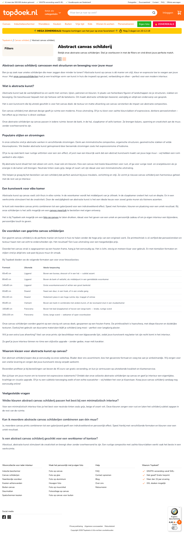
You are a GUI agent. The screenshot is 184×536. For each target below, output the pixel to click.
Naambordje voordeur (12, 479)
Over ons (99, 483)
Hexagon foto (55, 483)
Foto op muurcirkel (57, 487)
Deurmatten (7, 491)
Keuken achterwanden (12, 483)
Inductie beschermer (11, 471)
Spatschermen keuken (12, 495)
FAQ (97, 471)
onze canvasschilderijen (26, 76)
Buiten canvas (8, 487)
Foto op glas (54, 475)
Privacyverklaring (76, 526)
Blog (97, 479)
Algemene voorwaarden (94, 526)
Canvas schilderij (22, 40)
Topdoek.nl (7, 40)
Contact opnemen (103, 475)
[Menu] (179, 508)
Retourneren (101, 487)
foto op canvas (51, 217)
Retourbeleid (110, 526)
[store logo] (20, 12)
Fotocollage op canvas (59, 491)
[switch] (174, 528)
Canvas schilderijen (10, 475)
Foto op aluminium (57, 479)
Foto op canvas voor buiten (61, 495)
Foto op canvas (56, 471)
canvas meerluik (58, 210)
